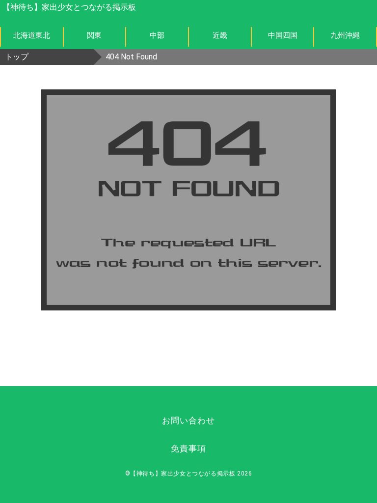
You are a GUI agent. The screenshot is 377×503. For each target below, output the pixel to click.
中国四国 (282, 35)
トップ (16, 56)
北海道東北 (31, 35)
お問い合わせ (188, 420)
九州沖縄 (345, 35)
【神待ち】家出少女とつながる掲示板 (69, 7)
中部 (157, 35)
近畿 (220, 35)
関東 (94, 35)
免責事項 (188, 448)
